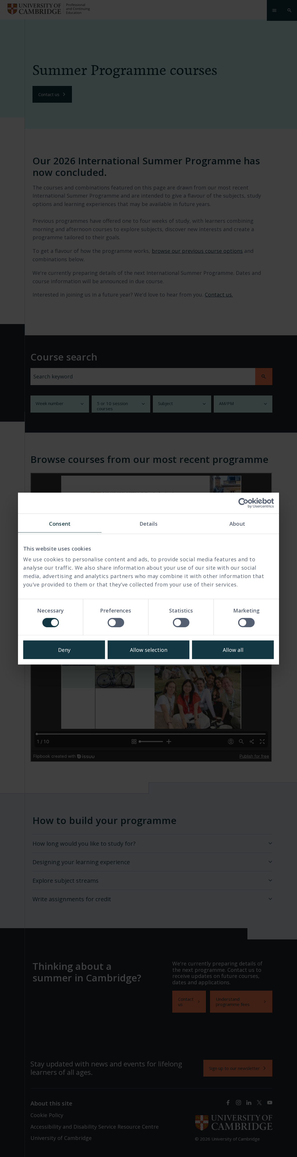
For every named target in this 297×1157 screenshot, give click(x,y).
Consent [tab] (59, 523)
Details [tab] (149, 523)
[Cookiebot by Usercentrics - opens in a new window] (248, 503)
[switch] (116, 622)
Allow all (233, 649)
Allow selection (148, 649)
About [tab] (237, 523)
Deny (64, 649)
